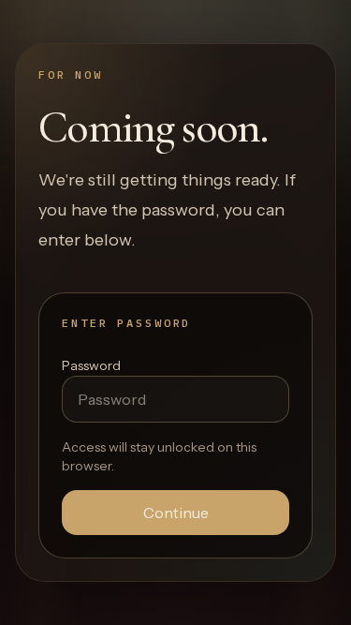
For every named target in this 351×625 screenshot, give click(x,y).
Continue (176, 512)
